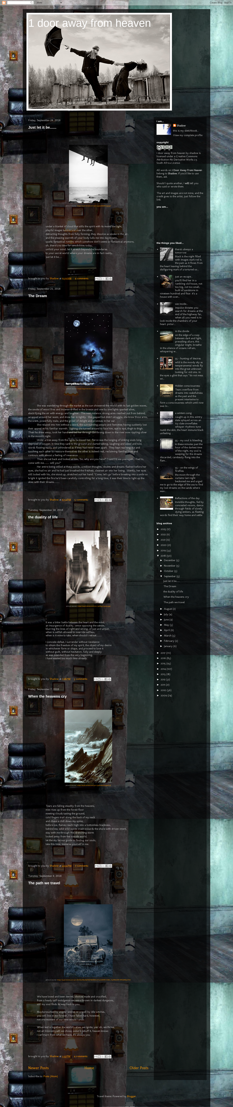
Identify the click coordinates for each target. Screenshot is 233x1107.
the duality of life (43, 517)
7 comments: (82, 865)
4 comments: (82, 278)
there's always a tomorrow (184, 251)
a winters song (183, 413)
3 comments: (81, 679)
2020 (164, 545)
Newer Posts (38, 1068)
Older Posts (139, 1068)
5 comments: (81, 499)
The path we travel (44, 883)
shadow (193, 153)
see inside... (181, 303)
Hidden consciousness (187, 385)
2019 (164, 550)
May (167, 624)
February (169, 640)
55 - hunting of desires (188, 358)
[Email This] (96, 279)
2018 (164, 555)
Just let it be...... (42, 127)
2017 (163, 652)
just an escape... (184, 276)
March (168, 635)
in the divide (182, 331)
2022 (164, 534)
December (170, 560)
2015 (163, 663)
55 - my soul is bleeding (188, 440)
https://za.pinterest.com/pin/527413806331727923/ (94, 389)
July (166, 614)
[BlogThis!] (100, 279)
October (169, 571)
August (168, 608)
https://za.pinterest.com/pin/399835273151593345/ (94, 606)
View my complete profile (187, 135)
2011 (163, 684)
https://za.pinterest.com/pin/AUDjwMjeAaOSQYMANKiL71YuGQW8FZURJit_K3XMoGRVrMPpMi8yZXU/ (94, 980)
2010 (164, 690)
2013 (163, 674)
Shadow (181, 125)
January (168, 646)
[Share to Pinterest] (110, 279)
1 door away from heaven (89, 23)
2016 (164, 658)
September (170, 576)
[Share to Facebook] (107, 279)
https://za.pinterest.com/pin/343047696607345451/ (94, 206)
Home (89, 1068)
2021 (163, 539)
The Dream (37, 296)
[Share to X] (103, 279)
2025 (164, 529)
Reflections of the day (187, 498)
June (166, 619)
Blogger (131, 1096)
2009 (164, 695)
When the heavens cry (47, 696)
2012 (163, 679)
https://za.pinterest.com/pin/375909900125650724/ (94, 785)
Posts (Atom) (51, 1076)
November (170, 565)
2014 (164, 668)
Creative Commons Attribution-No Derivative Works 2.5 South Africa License (177, 159)
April (167, 630)
